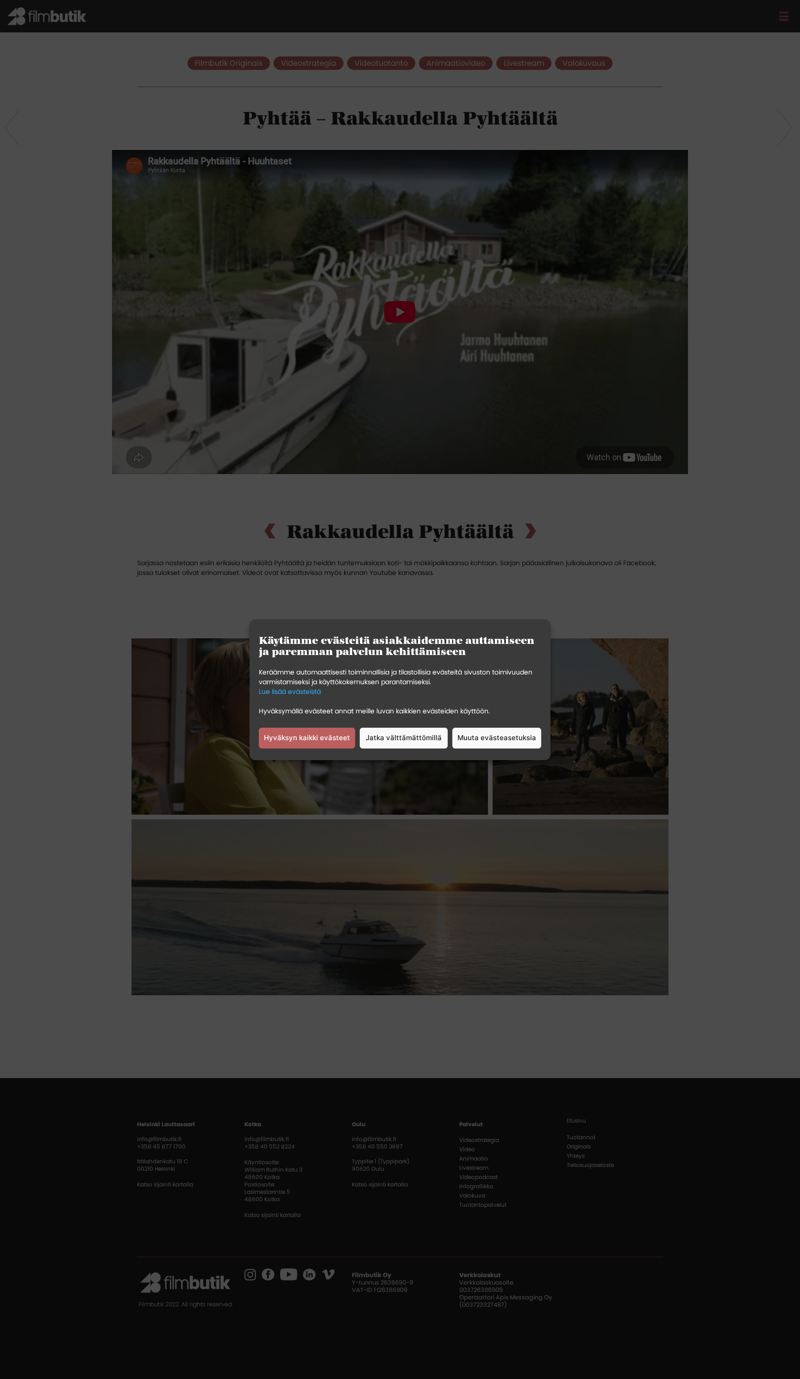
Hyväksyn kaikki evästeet (307, 737)
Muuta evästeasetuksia (496, 737)
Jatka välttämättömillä (404, 737)
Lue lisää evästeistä (290, 691)
